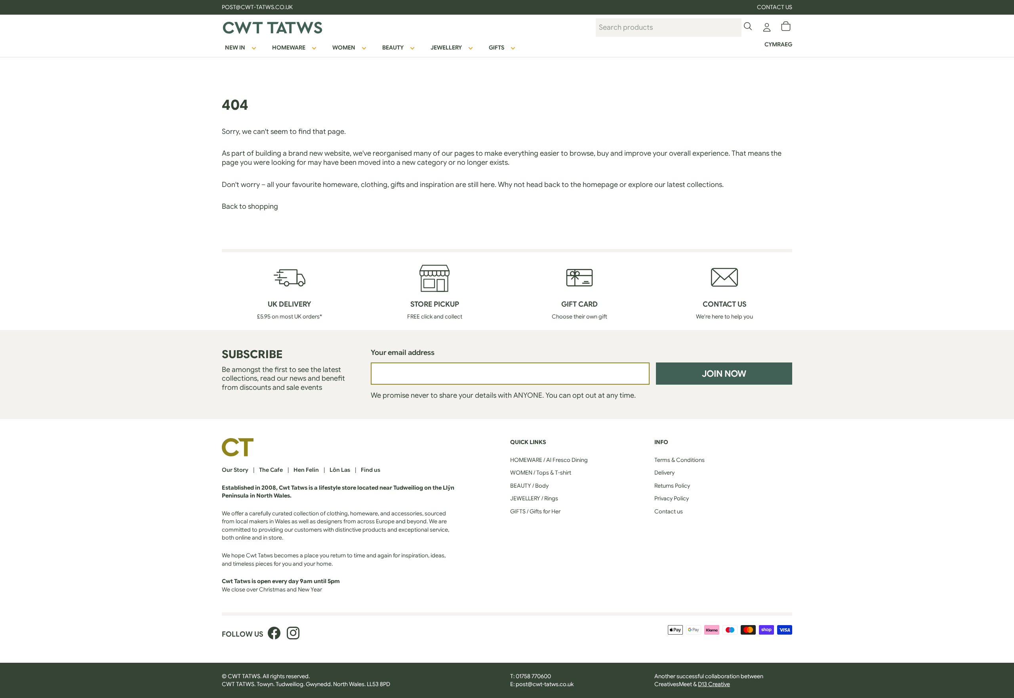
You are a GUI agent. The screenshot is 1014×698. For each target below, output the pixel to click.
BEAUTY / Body (529, 485)
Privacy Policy (671, 498)
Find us (370, 469)
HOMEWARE (288, 47)
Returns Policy (672, 485)
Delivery (664, 472)
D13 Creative (714, 684)
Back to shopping (250, 206)
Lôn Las (340, 469)
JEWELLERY (446, 47)
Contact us (774, 7)
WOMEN (343, 47)
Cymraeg (778, 44)
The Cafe (271, 469)
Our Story (235, 469)
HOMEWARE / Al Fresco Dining (549, 459)
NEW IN (235, 47)
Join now (724, 373)
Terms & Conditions (679, 459)
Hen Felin (306, 469)
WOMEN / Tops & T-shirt (540, 472)
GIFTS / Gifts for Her (535, 511)
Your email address (403, 352)
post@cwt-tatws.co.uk (545, 684)
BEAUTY (393, 47)
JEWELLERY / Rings (534, 498)
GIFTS (496, 47)
